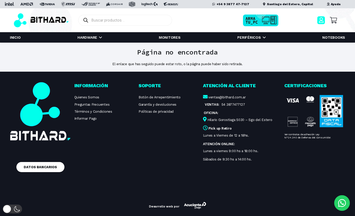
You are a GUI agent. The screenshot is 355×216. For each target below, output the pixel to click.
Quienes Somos (87, 97)
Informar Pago (85, 118)
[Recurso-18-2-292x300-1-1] (300, 111)
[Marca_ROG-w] (91, 4)
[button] (12, 209)
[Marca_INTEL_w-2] (9, 4)
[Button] (321, 20)
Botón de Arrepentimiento (160, 97)
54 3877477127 (233, 104)
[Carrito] (333, 20)
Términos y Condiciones (93, 111)
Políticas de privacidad (156, 111)
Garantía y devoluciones (157, 104)
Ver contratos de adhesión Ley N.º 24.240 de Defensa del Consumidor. (307, 136)
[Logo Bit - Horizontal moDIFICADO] (41, 20)
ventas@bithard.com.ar (227, 97)
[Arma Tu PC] (269, 20)
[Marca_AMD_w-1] (27, 4)
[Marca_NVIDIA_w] (47, 4)
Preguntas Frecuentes (92, 104)
